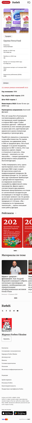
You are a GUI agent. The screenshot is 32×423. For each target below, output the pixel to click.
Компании (4, 294)
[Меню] (29, 2)
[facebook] (6, 311)
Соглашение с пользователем (11, 351)
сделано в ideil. (24, 419)
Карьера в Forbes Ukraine (9, 354)
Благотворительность (9, 386)
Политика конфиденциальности (12, 369)
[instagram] (10, 311)
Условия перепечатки (9, 363)
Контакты (5, 348)
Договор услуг (6, 357)
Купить (6, 339)
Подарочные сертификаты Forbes (12, 389)
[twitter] (2, 311)
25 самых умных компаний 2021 (15, 87)
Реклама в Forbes (7, 383)
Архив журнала (6, 380)
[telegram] (14, 311)
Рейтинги (8, 213)
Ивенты (4, 360)
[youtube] (17, 311)
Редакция (5, 375)
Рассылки (5, 366)
